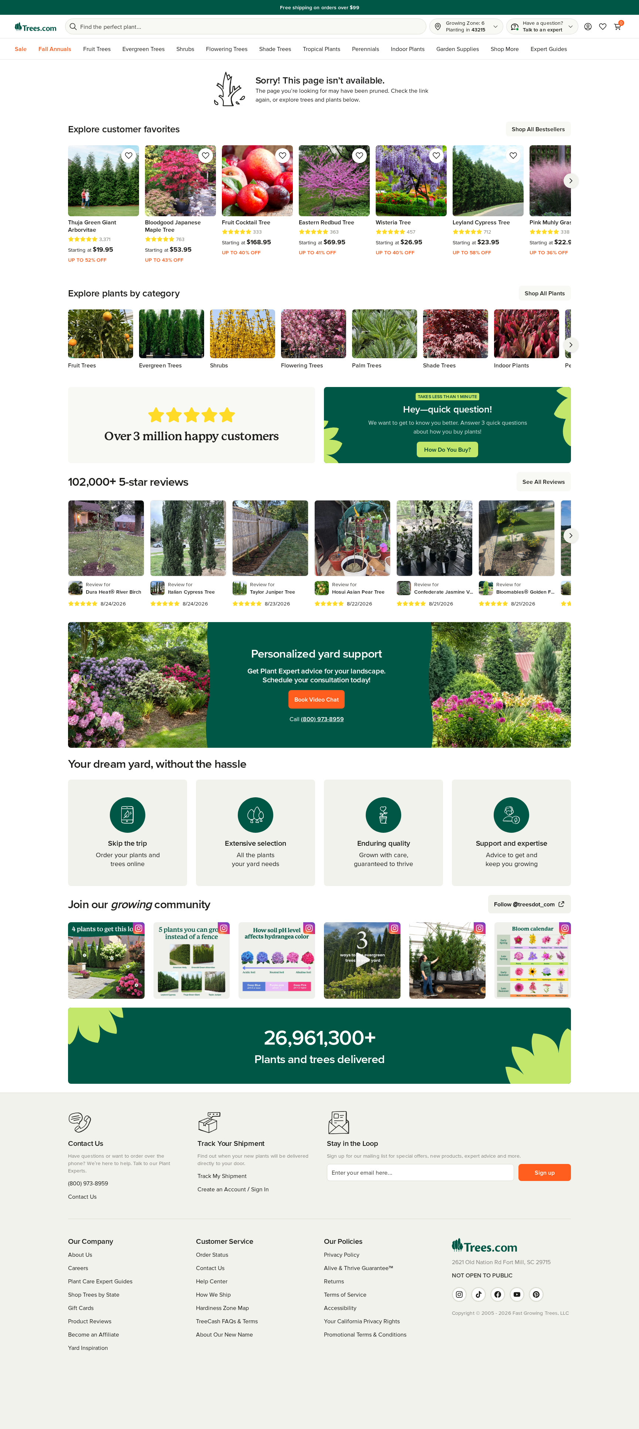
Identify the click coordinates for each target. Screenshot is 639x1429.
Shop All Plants (545, 293)
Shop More (505, 48)
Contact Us (82, 1196)
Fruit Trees (97, 48)
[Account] (588, 26)
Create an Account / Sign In (233, 1189)
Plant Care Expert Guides (100, 1281)
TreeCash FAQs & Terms (227, 1321)
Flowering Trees (226, 48)
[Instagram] (459, 1294)
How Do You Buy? (447, 449)
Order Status (212, 1254)
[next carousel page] (571, 180)
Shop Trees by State (93, 1294)
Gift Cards (81, 1307)
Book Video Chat (316, 699)
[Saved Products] (602, 26)
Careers (78, 1268)
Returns (334, 1281)
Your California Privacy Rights (362, 1321)
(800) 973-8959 (322, 719)
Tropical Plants (321, 48)
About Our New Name (224, 1334)
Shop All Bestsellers (538, 129)
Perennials (365, 48)
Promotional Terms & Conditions (365, 1334)
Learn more (371, 7)
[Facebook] (497, 1294)
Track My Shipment (222, 1175)
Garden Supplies (457, 48)
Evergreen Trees (143, 48)
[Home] (35, 27)
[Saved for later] (128, 155)
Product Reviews (89, 1321)
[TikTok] (478, 1294)
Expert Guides (549, 48)
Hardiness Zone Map (222, 1307)
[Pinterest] (536, 1294)
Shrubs (185, 48)
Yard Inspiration (88, 1347)
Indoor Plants (408, 48)
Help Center (211, 1281)
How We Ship (213, 1294)
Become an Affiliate (93, 1334)
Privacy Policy (341, 1254)
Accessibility (340, 1307)
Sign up (545, 1172)
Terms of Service (345, 1294)
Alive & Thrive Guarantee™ (358, 1268)
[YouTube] (517, 1294)
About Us (80, 1254)
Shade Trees (275, 48)
